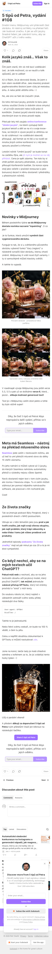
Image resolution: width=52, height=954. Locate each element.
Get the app (38, 942)
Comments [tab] (8, 798)
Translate (8, 10)
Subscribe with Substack (28, 911)
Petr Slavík (12, 42)
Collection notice (41, 936)
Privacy (23, 936)
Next (44, 780)
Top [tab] (5, 829)
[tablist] (13, 797)
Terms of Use (40, 917)
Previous (9, 780)
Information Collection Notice (34, 919)
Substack (13, 948)
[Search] (47, 829)
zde (35, 639)
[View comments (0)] (13, 50)
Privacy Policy (27, 922)
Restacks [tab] (18, 798)
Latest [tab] (11, 829)
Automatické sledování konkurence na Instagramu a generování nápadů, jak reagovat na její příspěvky (19, 839)
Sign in (46, 3)
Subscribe (37, 3)
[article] (26, 845)
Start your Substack (19, 942)
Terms (30, 936)
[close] (45, 864)
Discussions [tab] (21, 829)
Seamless (7, 453)
